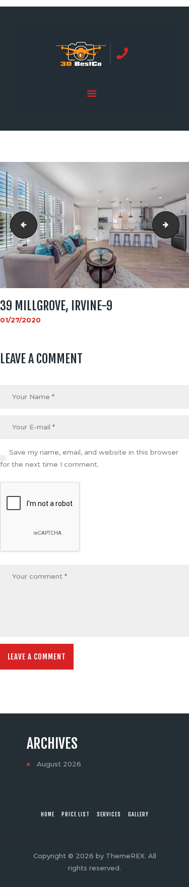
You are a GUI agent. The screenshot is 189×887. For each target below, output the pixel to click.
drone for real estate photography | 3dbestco (175, 225)
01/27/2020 (20, 320)
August (59, 764)
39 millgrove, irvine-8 (20, 225)
